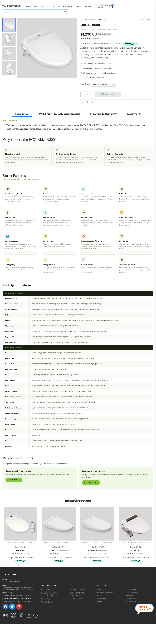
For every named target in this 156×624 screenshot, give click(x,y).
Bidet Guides (131, 590)
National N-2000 (59, 547)
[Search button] (65, 12)
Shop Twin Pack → (91, 482)
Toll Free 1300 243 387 (11, 582)
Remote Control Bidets (26, 543)
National (55, 543)
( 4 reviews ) (140, 553)
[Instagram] (19, 606)
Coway (9, 543)
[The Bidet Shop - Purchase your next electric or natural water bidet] (11, 6)
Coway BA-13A (20, 547)
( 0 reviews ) (102, 553)
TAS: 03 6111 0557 (76, 596)
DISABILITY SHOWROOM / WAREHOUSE (17, 599)
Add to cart (110, 94)
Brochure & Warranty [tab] (103, 114)
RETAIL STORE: (7, 593)
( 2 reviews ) (96, 38)
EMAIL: (4, 585)
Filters (99, 602)
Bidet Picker (50, 6)
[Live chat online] (144, 609)
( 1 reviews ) (25, 553)
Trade (78, 6)
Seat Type (85, 84)
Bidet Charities (132, 593)
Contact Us (88, 6)
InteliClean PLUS (97, 547)
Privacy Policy (46, 599)
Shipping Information (49, 593)
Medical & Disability (65, 6)
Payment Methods (48, 590)
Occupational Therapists (50, 596)
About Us (37, 6)
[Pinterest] (92, 102)
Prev (142, 20)
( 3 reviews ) (63, 553)
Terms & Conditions (48, 602)
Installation (101, 599)
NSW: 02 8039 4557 (77, 590)
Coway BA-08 (135, 547)
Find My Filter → (14, 480)
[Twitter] (87, 102)
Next (149, 20)
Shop (27, 6)
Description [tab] (22, 114)
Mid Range (115, 29)
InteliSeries (85, 543)
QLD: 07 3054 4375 (77, 593)
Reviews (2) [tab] (134, 114)
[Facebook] (82, 102)
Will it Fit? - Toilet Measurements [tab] (59, 114)
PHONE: (5, 579)
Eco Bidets (89, 20)
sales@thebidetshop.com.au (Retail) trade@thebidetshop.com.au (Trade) (17, 589)
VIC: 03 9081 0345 (76, 599)
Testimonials (131, 602)
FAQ (98, 596)
